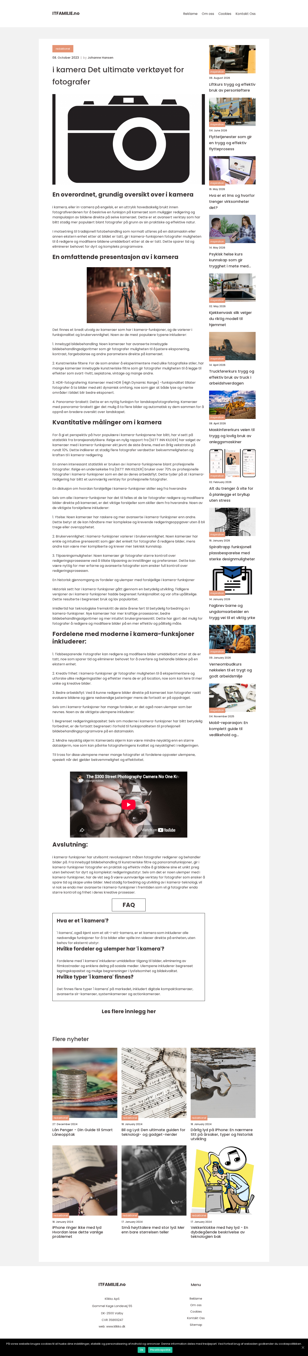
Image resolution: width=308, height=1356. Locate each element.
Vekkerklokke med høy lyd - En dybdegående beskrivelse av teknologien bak (219, 1232)
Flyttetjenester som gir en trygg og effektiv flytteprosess (230, 143)
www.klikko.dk (115, 1326)
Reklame (190, 13)
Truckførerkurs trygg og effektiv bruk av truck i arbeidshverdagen (231, 377)
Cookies (224, 13)
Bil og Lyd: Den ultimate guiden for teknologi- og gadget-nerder (153, 1132)
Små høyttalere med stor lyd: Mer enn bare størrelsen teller (153, 1229)
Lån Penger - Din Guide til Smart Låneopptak (82, 1132)
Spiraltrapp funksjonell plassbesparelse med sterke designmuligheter (232, 553)
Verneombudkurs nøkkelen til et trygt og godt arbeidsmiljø (230, 670)
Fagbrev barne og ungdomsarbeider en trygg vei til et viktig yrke (232, 611)
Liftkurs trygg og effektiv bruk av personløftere (232, 87)
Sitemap (196, 1325)
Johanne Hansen (100, 57)
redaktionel (63, 49)
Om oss (208, 13)
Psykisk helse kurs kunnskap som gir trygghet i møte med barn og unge (228, 260)
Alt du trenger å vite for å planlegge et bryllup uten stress (231, 494)
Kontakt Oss (246, 13)
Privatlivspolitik (160, 1350)
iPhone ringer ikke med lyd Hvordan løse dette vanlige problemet (77, 1232)
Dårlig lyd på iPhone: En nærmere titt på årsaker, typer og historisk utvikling (222, 1134)
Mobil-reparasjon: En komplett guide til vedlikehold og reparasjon (228, 729)
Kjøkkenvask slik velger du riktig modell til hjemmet (230, 318)
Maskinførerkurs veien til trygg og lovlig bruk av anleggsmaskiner (232, 435)
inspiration (217, 72)
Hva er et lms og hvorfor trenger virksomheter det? (232, 201)
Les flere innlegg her (129, 1011)
